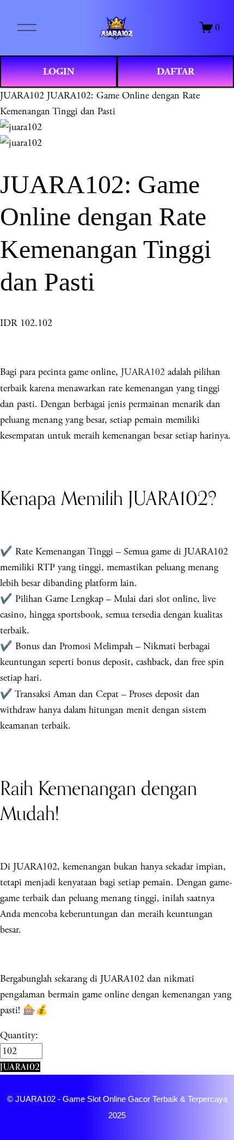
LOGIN (59, 71)
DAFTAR (175, 71)
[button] (20, 1067)
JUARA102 (22, 95)
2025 (117, 1115)
